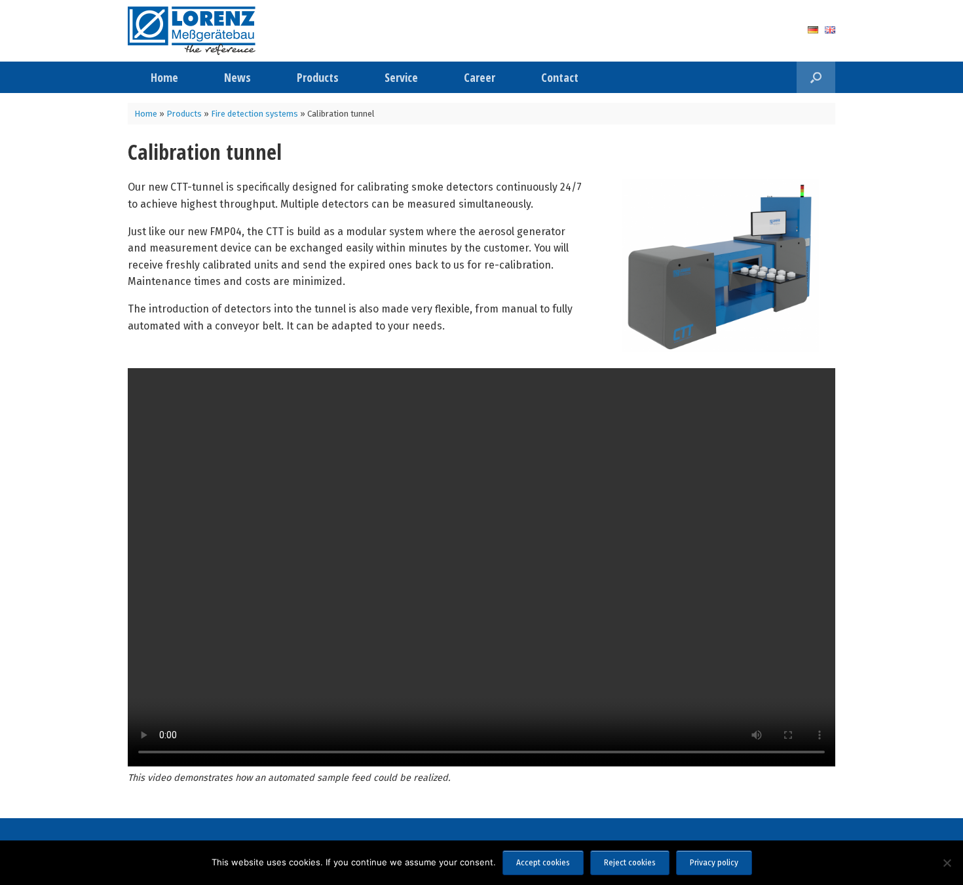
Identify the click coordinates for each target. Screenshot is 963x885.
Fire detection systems (254, 114)
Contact (559, 77)
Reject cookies (630, 862)
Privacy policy (714, 862)
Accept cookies (543, 862)
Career (479, 77)
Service (401, 77)
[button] (816, 77)
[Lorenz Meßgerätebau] (191, 31)
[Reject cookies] (946, 862)
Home (164, 77)
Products (318, 77)
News (237, 77)
